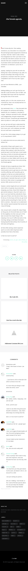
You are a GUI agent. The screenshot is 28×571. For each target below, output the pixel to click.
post (14, 108)
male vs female (21, 239)
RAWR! (3, 3)
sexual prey (14, 16)
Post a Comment (5, 488)
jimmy (25, 241)
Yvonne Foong (10, 453)
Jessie (7, 446)
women (11, 239)
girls (17, 239)
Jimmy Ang (9, 397)
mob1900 (8, 422)
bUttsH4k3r (9, 373)
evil (14, 239)
